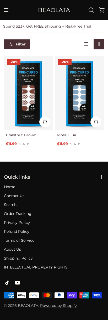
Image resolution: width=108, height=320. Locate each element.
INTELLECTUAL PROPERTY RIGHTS (36, 267)
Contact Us (14, 195)
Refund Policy (16, 231)
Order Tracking (17, 213)
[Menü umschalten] (6, 10)
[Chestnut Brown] (28, 93)
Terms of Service (19, 240)
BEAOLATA (54, 10)
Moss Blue (66, 135)
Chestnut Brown (21, 135)
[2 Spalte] (99, 44)
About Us (12, 249)
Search (10, 204)
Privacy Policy (17, 222)
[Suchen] (91, 10)
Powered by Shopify (58, 305)
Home (9, 186)
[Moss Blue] (79, 93)
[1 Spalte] (86, 44)
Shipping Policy (18, 258)
